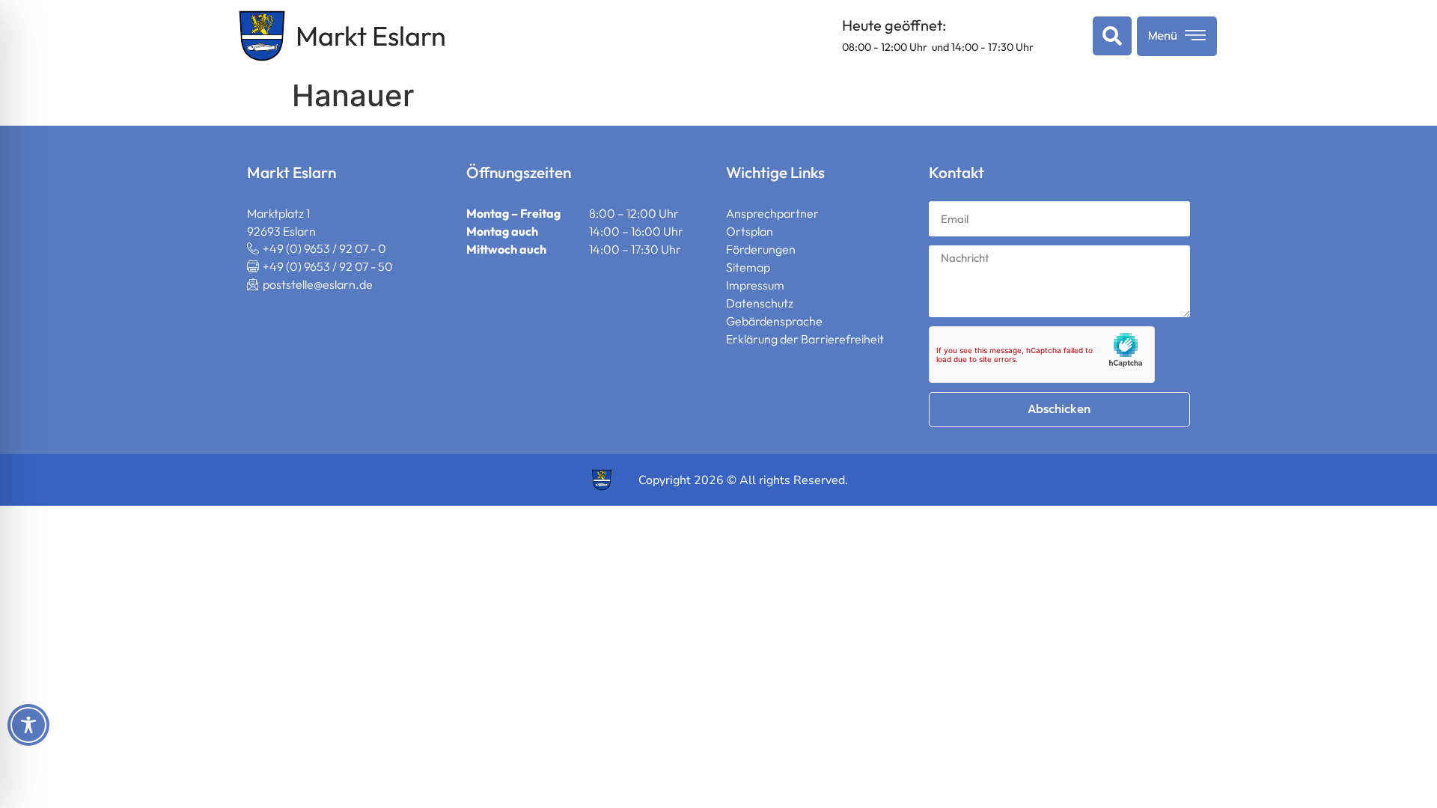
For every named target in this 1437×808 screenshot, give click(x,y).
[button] (1109, 35)
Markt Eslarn (371, 35)
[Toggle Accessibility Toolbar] (28, 725)
